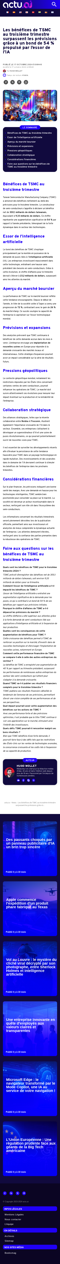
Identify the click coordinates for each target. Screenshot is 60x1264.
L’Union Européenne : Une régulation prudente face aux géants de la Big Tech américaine (31, 1145)
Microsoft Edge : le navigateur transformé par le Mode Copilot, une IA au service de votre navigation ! (30, 1085)
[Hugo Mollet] (5, 71)
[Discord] (18, 780)
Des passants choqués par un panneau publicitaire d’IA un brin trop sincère (30, 843)
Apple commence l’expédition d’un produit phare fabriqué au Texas (27, 903)
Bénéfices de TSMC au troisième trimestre (29, 133)
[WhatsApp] (26, 83)
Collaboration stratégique (21, 155)
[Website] (24, 1193)
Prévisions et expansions (20, 146)
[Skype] (28, 780)
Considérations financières (21, 159)
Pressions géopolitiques (19, 150)
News (14, 802)
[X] (12, 83)
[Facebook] (6, 83)
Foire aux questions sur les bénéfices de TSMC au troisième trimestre (28, 165)
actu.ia (7, 802)
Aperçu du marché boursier (21, 142)
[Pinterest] (19, 83)
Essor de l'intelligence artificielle (24, 137)
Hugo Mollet (16, 71)
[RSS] (11, 1193)
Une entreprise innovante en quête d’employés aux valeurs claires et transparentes (30, 1025)
